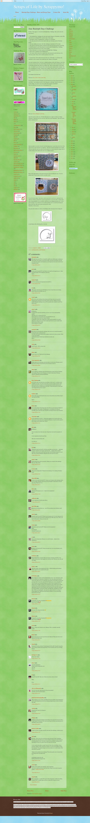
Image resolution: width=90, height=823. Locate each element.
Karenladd (34, 257)
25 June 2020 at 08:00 (36, 365)
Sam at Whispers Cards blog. (38, 113)
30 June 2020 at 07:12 (36, 704)
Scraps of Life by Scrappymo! (39, 6)
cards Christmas (42, 249)
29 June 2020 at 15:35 (36, 670)
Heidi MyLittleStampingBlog (38, 697)
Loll (32, 447)
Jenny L (33, 309)
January (73, 137)
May (73, 127)
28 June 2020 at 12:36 (36, 611)
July (73, 101)
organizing (16, 161)
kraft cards (16, 152)
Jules (33, 427)
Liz (32, 288)
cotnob (33, 764)
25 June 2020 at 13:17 (36, 401)
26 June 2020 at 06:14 (36, 484)
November (74, 89)
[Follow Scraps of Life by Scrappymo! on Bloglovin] (73, 169)
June (73, 103)
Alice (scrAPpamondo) (36, 688)
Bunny (33, 352)
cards (15, 127)
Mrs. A (70, 50)
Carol (70, 29)
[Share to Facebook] (48, 248)
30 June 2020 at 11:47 (36, 732)
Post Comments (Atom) (37, 793)
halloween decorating (18, 150)
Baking (15, 119)
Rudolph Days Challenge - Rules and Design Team (36, 12)
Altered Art (16, 114)
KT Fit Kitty (34, 576)
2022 (72, 80)
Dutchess (71, 33)
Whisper (33, 718)
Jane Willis (34, 506)
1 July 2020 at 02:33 (36, 772)
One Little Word (17, 159)
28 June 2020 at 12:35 (36, 603)
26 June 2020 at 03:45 (36, 474)
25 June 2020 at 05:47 (36, 356)
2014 (72, 151)
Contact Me (56, 12)
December (74, 86)
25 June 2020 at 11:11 (36, 376)
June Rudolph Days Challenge (74, 108)
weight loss (16, 187)
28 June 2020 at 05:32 (36, 562)
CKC (15, 137)
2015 (72, 149)
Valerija (33, 708)
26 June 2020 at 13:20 (36, 494)
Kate (70, 40)
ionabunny (34, 555)
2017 (72, 145)
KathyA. (33, 566)
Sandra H (34, 280)
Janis (33, 736)
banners (15, 121)
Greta (33, 625)
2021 (72, 82)
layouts (15, 154)
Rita (70, 54)
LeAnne (33, 469)
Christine (71, 31)
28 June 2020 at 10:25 (36, 594)
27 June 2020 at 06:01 (36, 510)
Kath (33, 269)
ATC (15, 117)
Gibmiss (70, 36)
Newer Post (30, 791)
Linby (33, 344)
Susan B (33, 777)
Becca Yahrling (35, 380)
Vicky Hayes (34, 416)
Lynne (33, 546)
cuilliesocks (34, 498)
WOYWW (16, 189)
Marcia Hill (34, 478)
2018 (72, 143)
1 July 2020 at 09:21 (36, 782)
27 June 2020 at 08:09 (36, 520)
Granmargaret (72, 38)
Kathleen (34, 393)
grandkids (16, 146)
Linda (70, 42)
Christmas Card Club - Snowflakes (74, 115)
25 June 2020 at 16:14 (36, 443)
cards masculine (17, 133)
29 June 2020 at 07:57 (36, 650)
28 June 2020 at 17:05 (36, 630)
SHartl (33, 369)
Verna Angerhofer (35, 360)
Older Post (63, 791)
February (74, 134)
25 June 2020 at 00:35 (36, 265)
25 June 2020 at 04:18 (36, 348)
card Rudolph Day (35, 249)
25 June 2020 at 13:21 (36, 423)
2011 (72, 158)
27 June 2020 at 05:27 (36, 502)
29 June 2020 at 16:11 (36, 684)
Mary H (70, 48)
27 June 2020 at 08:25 (36, 532)
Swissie (33, 525)
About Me (66, 12)
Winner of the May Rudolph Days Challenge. (74, 121)
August (73, 99)
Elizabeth (71, 35)
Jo (32, 537)
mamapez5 (34, 329)
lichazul (33, 598)
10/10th (15, 112)
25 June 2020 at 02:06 (36, 293)
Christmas (16, 135)
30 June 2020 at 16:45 (36, 760)
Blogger (51, 813)
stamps (15, 180)
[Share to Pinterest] (49, 248)
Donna (33, 406)
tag (14, 182)
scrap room (16, 174)
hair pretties (16, 148)
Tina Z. (33, 663)
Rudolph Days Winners (18, 172)
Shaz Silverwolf (72, 56)
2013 (72, 154)
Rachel (70, 52)
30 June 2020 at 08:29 (36, 724)
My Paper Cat (35, 655)
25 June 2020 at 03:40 (36, 340)
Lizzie (70, 44)
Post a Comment (33, 784)
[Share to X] (47, 248)
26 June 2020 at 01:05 (36, 464)
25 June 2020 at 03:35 (36, 325)
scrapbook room (17, 176)
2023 (72, 78)
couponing (16, 138)
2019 (72, 141)
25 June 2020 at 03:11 (36, 305)
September (74, 96)
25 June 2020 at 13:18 (36, 412)
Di (32, 675)
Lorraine (71, 46)
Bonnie (33, 634)
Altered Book (16, 116)
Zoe (70, 57)
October (73, 92)
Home (17, 12)
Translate (74, 67)
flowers (15, 142)
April (73, 129)
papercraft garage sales (18, 163)
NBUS (15, 157)
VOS (15, 185)
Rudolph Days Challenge (18, 167)
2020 (72, 84)
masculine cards (17, 156)
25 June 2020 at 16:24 (36, 455)
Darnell (33, 644)
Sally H (33, 514)
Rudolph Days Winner (18, 170)
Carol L (33, 297)
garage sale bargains (18, 144)
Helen (33, 489)
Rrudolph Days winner (18, 165)
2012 (72, 156)
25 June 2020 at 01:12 (36, 275)
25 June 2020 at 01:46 (36, 283)
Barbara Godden (35, 728)
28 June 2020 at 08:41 (36, 571)
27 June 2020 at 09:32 (36, 542)
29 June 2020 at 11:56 (36, 658)
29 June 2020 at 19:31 (36, 693)
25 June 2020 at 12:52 (36, 389)
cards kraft (16, 131)
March (73, 131)
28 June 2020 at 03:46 (36, 551)
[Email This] (44, 248)
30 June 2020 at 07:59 (36, 713)
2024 (72, 75)
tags (14, 183)
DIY (14, 140)
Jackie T (33, 459)
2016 (72, 147)
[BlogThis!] (45, 248)
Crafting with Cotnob (39, 769)
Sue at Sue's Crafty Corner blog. (39, 77)
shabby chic (16, 178)
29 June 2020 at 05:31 (36, 640)
